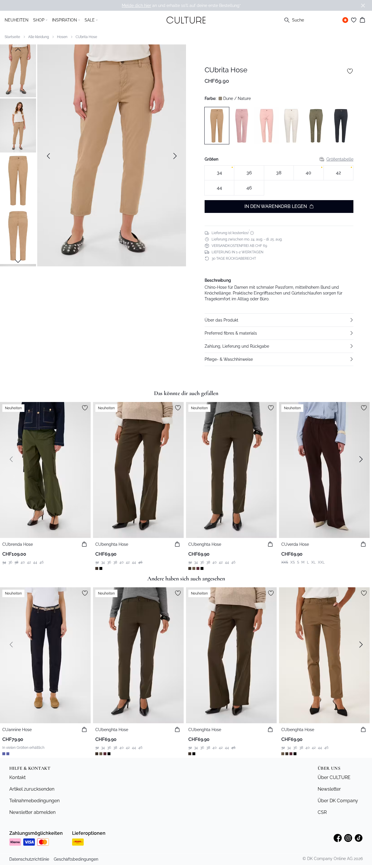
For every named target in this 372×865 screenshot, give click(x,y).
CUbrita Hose (86, 37)
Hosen (62, 37)
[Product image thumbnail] (18, 70)
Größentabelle (339, 159)
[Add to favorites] (350, 71)
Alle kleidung (38, 37)
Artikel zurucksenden (31, 789)
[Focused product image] (111, 156)
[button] (279, 320)
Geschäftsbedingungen (76, 859)
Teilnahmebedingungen (34, 800)
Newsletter (329, 789)
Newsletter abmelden (32, 812)
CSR (322, 812)
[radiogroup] (279, 180)
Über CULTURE (334, 777)
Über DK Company (338, 800)
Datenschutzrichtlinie (29, 859)
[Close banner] (363, 5)
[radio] (219, 173)
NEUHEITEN (16, 20)
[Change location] (345, 20)
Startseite (12, 37)
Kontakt (17, 777)
